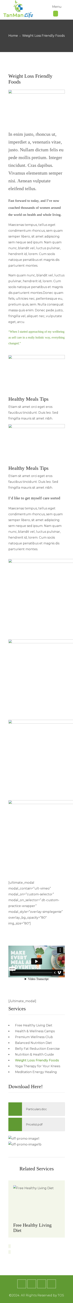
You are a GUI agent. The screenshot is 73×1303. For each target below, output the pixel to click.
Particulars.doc (36, 1109)
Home (13, 35)
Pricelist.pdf (34, 1124)
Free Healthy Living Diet (32, 1228)
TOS (61, 1295)
